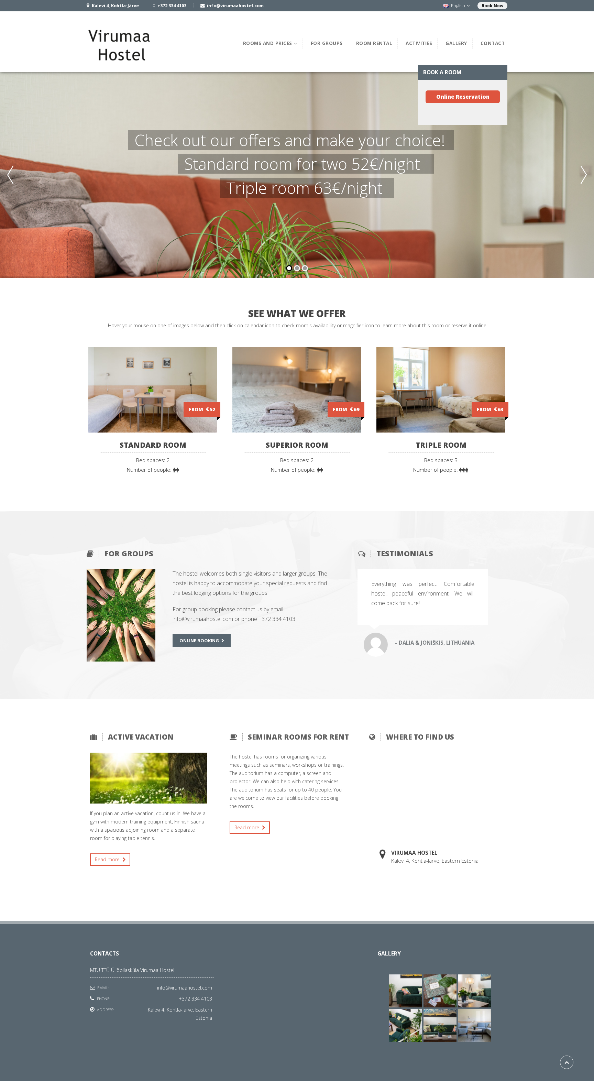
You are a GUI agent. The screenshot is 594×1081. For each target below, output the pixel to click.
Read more (108, 859)
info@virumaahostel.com (184, 987)
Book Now (492, 6)
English (458, 6)
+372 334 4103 (195, 998)
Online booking (199, 640)
